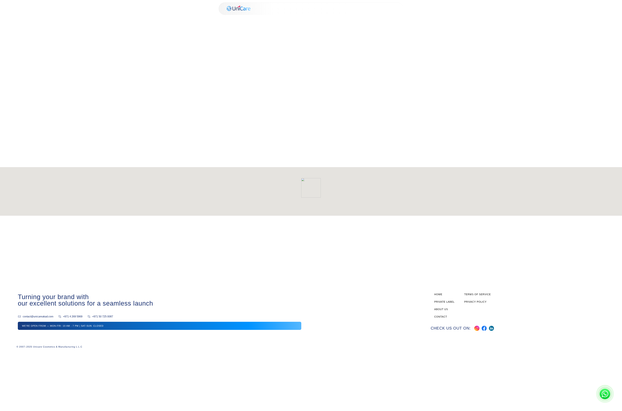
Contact (386, 8)
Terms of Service (477, 294)
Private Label (347, 8)
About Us (368, 8)
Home (327, 8)
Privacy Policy (475, 301)
